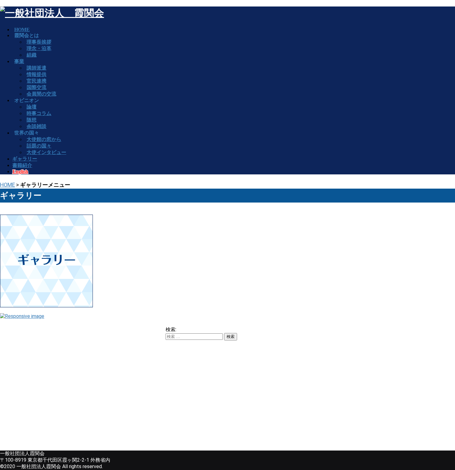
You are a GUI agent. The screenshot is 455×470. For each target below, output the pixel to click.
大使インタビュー (46, 152)
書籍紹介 (22, 165)
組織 (32, 55)
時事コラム (39, 113)
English (20, 171)
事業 (19, 61)
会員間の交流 (41, 93)
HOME (7, 185)
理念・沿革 (39, 48)
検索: (171, 329)
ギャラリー (24, 158)
